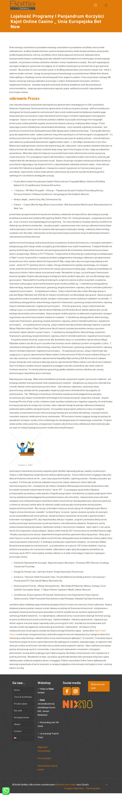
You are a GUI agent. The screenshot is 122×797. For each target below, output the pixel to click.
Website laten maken (66, 784)
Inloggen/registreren (74, 788)
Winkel (17, 724)
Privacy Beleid (44, 758)
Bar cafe (18, 710)
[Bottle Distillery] (22, 5)
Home (17, 690)
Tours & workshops (23, 697)
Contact (17, 731)
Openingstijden (93, 788)
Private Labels (20, 704)
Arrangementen (21, 717)
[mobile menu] (95, 5)
